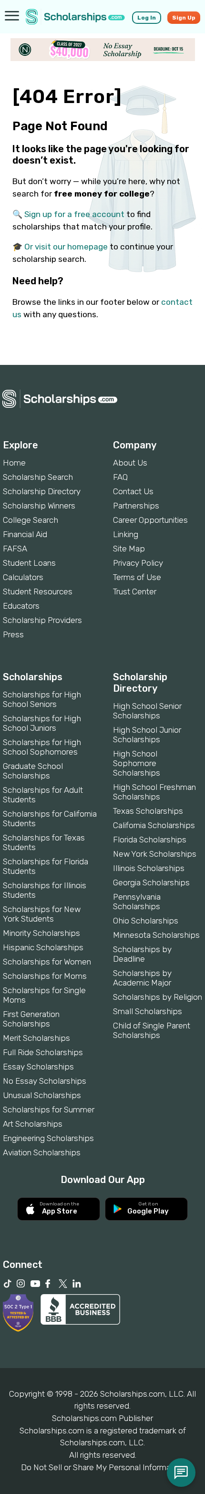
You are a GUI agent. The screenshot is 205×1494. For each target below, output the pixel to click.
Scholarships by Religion (157, 997)
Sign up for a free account (74, 214)
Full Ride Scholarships (43, 1052)
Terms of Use (137, 577)
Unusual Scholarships (42, 1095)
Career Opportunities (150, 520)
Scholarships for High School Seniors (42, 699)
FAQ (120, 477)
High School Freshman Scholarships (154, 791)
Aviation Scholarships (42, 1152)
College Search (30, 520)
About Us (130, 462)
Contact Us (133, 491)
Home (14, 462)
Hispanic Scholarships (43, 947)
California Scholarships (154, 825)
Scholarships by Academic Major (142, 977)
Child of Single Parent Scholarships (151, 1030)
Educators (21, 606)
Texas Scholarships (148, 811)
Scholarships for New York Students (42, 913)
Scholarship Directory (42, 491)
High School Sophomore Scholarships (136, 763)
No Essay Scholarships (44, 1081)
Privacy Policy (138, 563)
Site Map (129, 548)
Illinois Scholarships (148, 868)
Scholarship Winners (39, 505)
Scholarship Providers (42, 620)
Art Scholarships (32, 1124)
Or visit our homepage (66, 246)
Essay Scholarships (38, 1066)
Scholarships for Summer (48, 1109)
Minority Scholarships (41, 933)
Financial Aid (25, 534)
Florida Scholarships (149, 839)
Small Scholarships (147, 1011)
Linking (125, 534)
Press (13, 634)
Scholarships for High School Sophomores (42, 747)
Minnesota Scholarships (156, 935)
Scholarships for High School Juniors (42, 723)
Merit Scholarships (36, 1038)
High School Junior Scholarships (147, 734)
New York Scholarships (154, 854)
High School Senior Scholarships (147, 710)
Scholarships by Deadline (142, 954)
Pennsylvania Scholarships (137, 901)
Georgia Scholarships (151, 882)
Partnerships (136, 505)
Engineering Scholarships (48, 1138)
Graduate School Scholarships (33, 770)
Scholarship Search (38, 477)
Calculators (23, 577)
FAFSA (15, 548)
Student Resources (37, 591)
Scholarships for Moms (45, 976)
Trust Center (134, 591)
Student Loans (29, 563)
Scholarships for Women (47, 961)
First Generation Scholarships (31, 1018)
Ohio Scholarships (145, 920)
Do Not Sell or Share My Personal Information (102, 1467)
